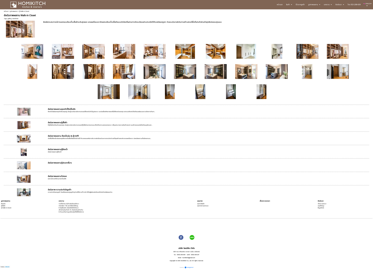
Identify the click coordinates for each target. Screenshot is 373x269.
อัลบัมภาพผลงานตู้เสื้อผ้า (57, 122)
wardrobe (15, 19)
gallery (10, 19)
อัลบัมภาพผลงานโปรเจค (57, 176)
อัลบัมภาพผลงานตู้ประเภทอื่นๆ (60, 162)
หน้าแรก (6, 11)
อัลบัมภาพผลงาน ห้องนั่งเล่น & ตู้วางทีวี (63, 136)
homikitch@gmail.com (188, 258)
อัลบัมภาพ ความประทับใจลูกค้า (59, 189)
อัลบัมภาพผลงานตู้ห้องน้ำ (58, 149)
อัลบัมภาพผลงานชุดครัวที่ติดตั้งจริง (61, 109)
